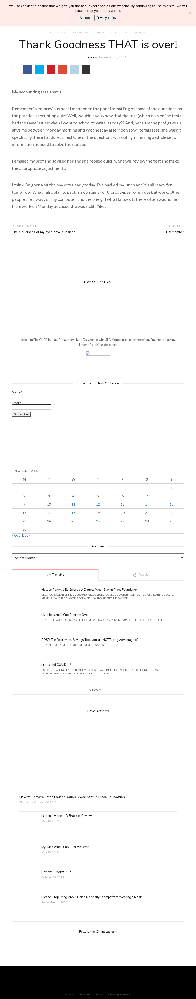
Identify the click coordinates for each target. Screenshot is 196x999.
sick (113, 32)
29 (172, 521)
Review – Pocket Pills (56, 872)
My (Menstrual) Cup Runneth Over (65, 615)
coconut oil (84, 594)
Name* (17, 392)
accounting (57, 32)
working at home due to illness (88, 673)
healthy (80, 669)
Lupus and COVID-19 (56, 665)
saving (99, 644)
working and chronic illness (139, 669)
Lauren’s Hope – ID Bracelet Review (66, 816)
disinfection (80, 32)
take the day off (117, 598)
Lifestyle (47, 644)
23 (24, 521)
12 (98, 504)
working (141, 32)
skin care (99, 598)
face (132, 594)
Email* (16, 403)
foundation (143, 594)
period (139, 619)
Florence (88, 57)
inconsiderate (96, 669)
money (66, 644)
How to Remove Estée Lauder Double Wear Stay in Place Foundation (89, 590)
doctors (46, 669)
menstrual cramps (100, 619)
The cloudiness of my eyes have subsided (44, 232)
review (81, 598)
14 (147, 504)
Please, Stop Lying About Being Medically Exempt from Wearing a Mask (91, 897)
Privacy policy (106, 18)
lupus (57, 644)
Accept (85, 18)
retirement (86, 644)
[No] (190, 12)
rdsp (75, 644)
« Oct (16, 535)
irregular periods (75, 619)
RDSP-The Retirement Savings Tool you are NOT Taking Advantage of (89, 640)
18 (73, 513)
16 (24, 513)
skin (90, 598)
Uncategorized (154, 619)
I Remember (175, 232)
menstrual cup (124, 619)
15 (172, 504)
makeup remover (64, 598)
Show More (98, 690)
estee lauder (119, 594)
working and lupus (54, 673)
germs (100, 32)
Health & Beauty (162, 594)
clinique (70, 594)
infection (112, 669)
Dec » (26, 535)
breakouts (48, 594)
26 (98, 521)
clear (60, 594)
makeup (46, 598)
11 (73, 504)
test (125, 32)
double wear (101, 594)
